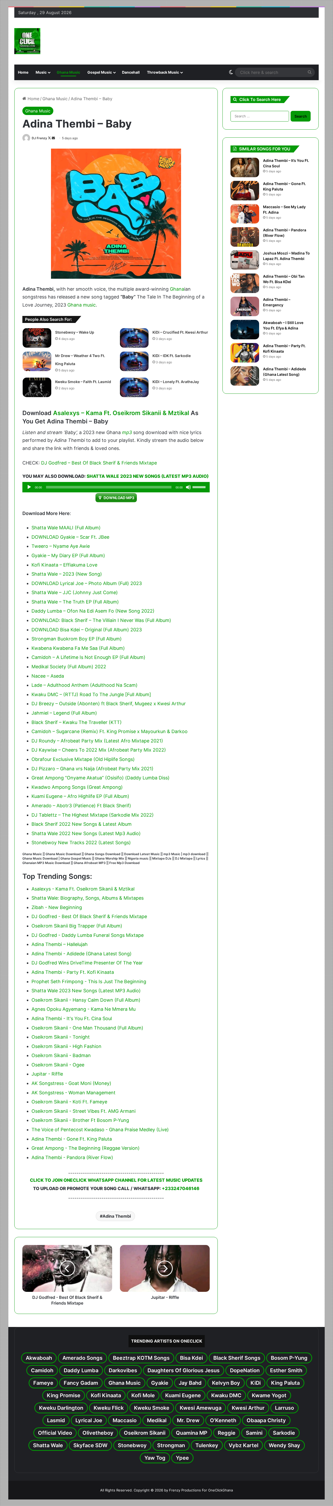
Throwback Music (163, 72)
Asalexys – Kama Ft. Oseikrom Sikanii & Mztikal (121, 413)
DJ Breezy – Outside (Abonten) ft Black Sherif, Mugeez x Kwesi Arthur (108, 703)
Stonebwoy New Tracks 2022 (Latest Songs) (81, 842)
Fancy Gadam (81, 1383)
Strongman (171, 1445)
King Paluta (285, 1383)
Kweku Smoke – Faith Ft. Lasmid (83, 381)
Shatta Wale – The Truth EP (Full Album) (75, 602)
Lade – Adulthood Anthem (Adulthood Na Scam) (84, 685)
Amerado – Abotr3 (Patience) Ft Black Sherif (80, 805)
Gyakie (159, 1383)
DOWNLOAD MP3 (119, 497)
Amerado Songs (82, 1358)
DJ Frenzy (39, 138)
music (89, 305)
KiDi (256, 1383)
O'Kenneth (223, 1420)
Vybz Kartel (243, 1445)
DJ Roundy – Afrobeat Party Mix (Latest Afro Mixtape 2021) (97, 741)
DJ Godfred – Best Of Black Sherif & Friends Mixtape (99, 463)
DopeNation (245, 1370)
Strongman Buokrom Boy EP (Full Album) (76, 638)
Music (41, 72)
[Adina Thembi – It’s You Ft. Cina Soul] (244, 167)
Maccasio (125, 1420)
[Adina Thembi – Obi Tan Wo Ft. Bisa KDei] (244, 283)
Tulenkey (206, 1445)
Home (23, 72)
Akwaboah (39, 1358)
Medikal (156, 1420)
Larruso (284, 1408)
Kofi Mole (143, 1395)
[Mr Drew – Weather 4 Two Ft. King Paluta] (37, 361)
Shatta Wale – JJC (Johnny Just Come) (74, 592)
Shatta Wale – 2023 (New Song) (66, 574)
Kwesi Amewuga (200, 1408)
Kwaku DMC (226, 1395)
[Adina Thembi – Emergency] (244, 306)
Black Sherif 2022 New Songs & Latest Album (81, 824)
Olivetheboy (97, 1433)
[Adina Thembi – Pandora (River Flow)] (244, 237)
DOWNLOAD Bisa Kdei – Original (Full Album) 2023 (86, 629)
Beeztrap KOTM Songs (141, 1358)
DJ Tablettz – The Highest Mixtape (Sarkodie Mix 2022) (92, 815)
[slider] (200, 486)
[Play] (29, 487)
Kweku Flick (109, 1408)
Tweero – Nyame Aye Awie (60, 546)
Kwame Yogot (269, 1395)
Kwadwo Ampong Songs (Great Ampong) (77, 787)
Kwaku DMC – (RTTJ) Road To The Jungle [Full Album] (91, 694)
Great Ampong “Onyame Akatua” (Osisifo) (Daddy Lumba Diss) (100, 777)
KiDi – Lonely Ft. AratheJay (175, 381)
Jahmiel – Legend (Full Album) (64, 713)
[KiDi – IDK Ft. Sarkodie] (134, 361)
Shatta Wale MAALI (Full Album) (66, 527)
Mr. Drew (188, 1420)
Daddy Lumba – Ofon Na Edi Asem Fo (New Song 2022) (93, 611)
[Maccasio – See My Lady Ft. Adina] (244, 214)
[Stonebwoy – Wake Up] (37, 338)
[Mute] (188, 487)
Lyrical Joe (88, 1420)
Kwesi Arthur (248, 1408)
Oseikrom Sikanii (144, 1433)
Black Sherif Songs (236, 1358)
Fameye (43, 1383)
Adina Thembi (117, 1216)
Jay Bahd (190, 1383)
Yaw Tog (154, 1458)
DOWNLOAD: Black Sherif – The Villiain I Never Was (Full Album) (101, 620)
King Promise (63, 1395)
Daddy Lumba (81, 1370)
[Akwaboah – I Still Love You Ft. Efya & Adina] (244, 329)
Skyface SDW (90, 1445)
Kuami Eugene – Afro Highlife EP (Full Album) (80, 796)
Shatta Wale (48, 1445)
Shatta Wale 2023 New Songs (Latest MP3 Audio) (148, 476)
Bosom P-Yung (289, 1358)
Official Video (55, 1433)
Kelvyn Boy (226, 1383)
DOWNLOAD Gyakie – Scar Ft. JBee (70, 537)
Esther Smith (286, 1370)
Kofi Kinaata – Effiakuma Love (64, 565)
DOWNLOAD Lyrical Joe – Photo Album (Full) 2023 (86, 583)
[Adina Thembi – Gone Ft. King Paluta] (244, 190)
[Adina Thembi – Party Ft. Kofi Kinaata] (244, 353)
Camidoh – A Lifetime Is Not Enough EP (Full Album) (88, 657)
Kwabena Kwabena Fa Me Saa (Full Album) (78, 648)
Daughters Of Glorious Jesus (184, 1370)
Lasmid (56, 1420)
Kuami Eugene (183, 1395)
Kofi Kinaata (106, 1395)
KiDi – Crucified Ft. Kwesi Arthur (180, 332)
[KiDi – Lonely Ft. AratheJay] (134, 387)
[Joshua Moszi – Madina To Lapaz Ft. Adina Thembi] (244, 260)
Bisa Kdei (191, 1358)
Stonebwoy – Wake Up (74, 332)
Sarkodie (284, 1433)
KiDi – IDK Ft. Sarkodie (171, 355)
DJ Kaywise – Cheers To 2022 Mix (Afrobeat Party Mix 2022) (98, 750)
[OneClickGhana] (27, 41)
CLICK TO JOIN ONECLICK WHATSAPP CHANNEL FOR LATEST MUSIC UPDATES (116, 1180)
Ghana (177, 289)
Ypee (182, 1458)
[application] (116, 487)
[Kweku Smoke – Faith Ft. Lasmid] (37, 387)
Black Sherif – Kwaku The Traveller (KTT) (76, 722)
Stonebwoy (132, 1445)
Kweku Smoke (151, 1408)
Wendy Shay (284, 1445)
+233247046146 (180, 1188)
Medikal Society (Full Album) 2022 (68, 666)
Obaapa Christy (266, 1420)
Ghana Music (68, 72)
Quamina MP (191, 1433)
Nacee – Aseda (47, 676)
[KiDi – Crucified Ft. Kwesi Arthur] (134, 338)
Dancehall (131, 72)
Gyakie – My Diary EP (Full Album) (68, 555)
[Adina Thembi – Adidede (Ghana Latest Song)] (244, 376)
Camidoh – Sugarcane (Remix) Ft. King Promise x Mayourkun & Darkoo (109, 731)
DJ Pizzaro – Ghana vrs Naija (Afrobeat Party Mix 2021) (92, 768)
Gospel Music (99, 72)
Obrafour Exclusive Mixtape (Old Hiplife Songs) (83, 759)
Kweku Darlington (61, 1408)
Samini (254, 1433)
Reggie (226, 1433)
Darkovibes (123, 1370)
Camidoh (42, 1370)
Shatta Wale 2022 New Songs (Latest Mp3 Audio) (86, 833)
